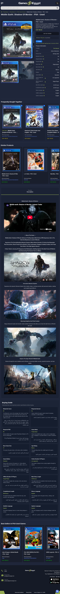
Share (39, 41)
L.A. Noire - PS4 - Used (30, 174)
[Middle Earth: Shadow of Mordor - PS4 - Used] (12, 116)
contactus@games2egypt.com (10, 580)
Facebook (53, 576)
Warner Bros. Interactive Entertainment (9, 136)
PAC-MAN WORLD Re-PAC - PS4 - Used (32, 553)
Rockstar (26, 179)
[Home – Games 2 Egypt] (1, 12)
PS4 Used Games (21, 12)
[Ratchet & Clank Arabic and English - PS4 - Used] (34, 116)
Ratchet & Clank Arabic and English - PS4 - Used (32, 131)
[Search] (57, 8)
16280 (5, 571)
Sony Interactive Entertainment (31, 136)
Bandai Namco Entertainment (30, 558)
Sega (3, 558)
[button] (2, 165)
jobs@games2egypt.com (9, 576)
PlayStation (5, 12)
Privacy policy (28, 592)
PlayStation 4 (13, 12)
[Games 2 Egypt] (30, 570)
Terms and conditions (19, 592)
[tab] (30, 191)
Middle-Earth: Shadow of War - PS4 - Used (10, 174)
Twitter (58, 576)
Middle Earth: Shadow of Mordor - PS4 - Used (9, 132)
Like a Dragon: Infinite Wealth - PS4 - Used (10, 553)
